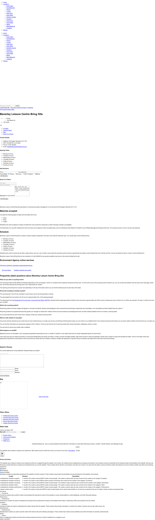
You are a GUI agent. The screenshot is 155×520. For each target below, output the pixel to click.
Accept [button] (78, 450)
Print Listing (3, 109)
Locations (6, 4)
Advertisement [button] (4, 508)
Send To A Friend (8, 134)
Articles (5, 30)
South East (9, 21)
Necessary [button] (3, 468)
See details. (71, 450)
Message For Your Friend (7, 195)
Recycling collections (6, 265)
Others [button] (2, 513)
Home (5, 2)
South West (9, 23)
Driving (11, 174)
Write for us (6, 441)
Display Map (10, 109)
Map (4, 132)
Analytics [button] (2, 502)
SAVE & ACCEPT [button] (5, 519)
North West (9, 15)
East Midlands (10, 8)
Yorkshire (9, 28)
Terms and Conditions (9, 437)
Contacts (5, 128)
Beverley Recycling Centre (11, 419)
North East (9, 13)
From (1, 172)
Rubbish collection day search (22, 270)
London (8, 11)
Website (17, 372)
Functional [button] (3, 491)
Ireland (8, 10)
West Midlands (10, 26)
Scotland (9, 19)
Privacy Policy (7, 435)
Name (16, 368)
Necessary (5, 470)
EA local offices (6, 270)
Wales (8, 24)
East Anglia (9, 6)
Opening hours (7, 130)
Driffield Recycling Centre (10, 416)
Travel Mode (3, 174)
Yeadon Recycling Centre (10, 423)
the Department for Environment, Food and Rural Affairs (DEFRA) (31, 300)
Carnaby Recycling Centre (10, 417)
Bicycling (18, 174)
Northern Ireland (11, 17)
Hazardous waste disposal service (22, 265)
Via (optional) (22, 172)
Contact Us (6, 439)
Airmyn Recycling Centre (10, 421)
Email (16, 370)
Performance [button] (3, 497)
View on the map (43, 396)
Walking (37, 174)
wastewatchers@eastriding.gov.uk (17, 147)
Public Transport (28, 174)
